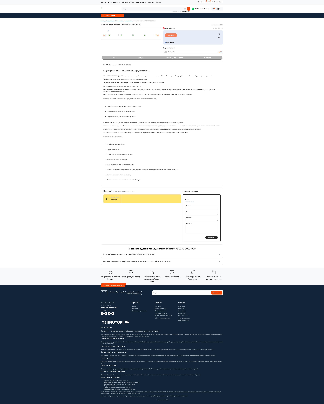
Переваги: (188, 211)
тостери (185, 361)
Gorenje (124, 355)
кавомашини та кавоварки (168, 361)
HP (125, 349)
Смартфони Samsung (184, 318)
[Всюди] (185, 9)
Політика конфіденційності (139, 311)
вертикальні (156, 375)
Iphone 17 (181, 308)
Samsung (131, 355)
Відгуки (141, 58)
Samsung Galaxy (148, 342)
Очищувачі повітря (159, 369)
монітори (165, 349)
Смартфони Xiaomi (183, 320)
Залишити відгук (211, 237)
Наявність (207, 58)
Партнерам (135, 308)
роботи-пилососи (167, 375)
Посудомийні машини (196, 355)
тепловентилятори (127, 369)
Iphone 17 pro (182, 313)
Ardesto (112, 355)
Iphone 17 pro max (183, 315)
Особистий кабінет (217, 2)
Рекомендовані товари (174, 58)
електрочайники (192, 361)
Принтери (184, 349)
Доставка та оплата (114, 2)
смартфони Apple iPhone (112, 342)
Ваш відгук (188, 223)
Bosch (119, 355)
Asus (120, 349)
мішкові (146, 375)
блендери (179, 361)
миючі (150, 375)
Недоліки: (188, 217)
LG (128, 355)
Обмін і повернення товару (162, 318)
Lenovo (129, 349)
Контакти (151, 2)
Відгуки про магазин (160, 308)
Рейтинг (187, 199)
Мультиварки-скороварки (153, 361)
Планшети (199, 342)
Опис (114, 58)
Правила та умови (160, 311)
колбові (141, 375)
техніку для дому (179, 392)
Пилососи (136, 375)
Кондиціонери (105, 369)
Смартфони (181, 306)
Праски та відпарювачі (107, 375)
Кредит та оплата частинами (138, 2)
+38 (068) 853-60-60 (200, 9)
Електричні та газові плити (108, 361)
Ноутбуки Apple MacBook (108, 349)
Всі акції (125, 2)
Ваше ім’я (188, 205)
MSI (132, 349)
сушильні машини (184, 355)
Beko (116, 355)
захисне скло (219, 342)
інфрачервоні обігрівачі (147, 369)
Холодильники (105, 355)
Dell (123, 349)
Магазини (158, 2)
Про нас (104, 2)
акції (219, 392)
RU (201, 1)
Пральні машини (159, 355)
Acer (117, 349)
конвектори (136, 369)
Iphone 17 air (181, 311)
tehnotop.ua (114, 334)
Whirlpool (137, 355)
